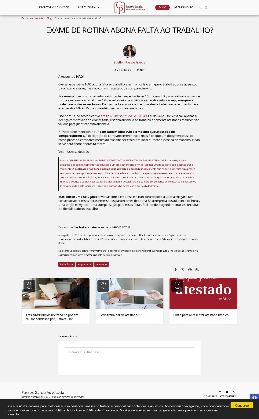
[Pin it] (189, 269)
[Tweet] (182, 269)
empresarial (85, 264)
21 (29, 285)
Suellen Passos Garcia (129, 62)
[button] (89, 7)
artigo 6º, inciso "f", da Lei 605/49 (124, 116)
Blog (49, 18)
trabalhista (66, 264)
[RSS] (197, 269)
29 (103, 285)
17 (177, 285)
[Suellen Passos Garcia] (129, 52)
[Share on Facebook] (175, 269)
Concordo (242, 405)
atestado (101, 264)
